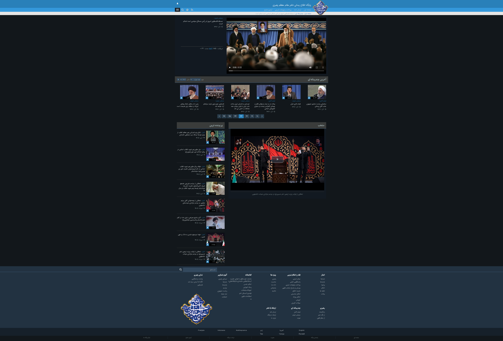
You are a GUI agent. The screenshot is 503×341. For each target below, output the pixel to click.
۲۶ (224, 116)
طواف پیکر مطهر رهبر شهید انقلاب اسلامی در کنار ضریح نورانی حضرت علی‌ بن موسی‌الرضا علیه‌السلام (191, 168)
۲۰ (257, 116)
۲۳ (241, 116)
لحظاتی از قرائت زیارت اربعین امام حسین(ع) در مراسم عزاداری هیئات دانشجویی (192, 254)
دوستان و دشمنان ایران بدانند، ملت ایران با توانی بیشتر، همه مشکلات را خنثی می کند (240, 106)
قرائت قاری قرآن (296, 104)
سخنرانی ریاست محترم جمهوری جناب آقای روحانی (316, 105)
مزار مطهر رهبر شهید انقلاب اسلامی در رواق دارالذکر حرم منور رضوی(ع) (191, 150)
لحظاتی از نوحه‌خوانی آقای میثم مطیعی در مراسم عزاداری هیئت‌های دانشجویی (193, 203)
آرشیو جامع (268, 9)
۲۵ (230, 116)
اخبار (203, 132)
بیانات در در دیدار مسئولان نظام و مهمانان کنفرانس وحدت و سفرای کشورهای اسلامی (264, 106)
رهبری (322, 308)
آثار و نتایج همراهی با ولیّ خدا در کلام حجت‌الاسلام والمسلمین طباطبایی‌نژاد (191, 218)
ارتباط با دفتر (271, 308)
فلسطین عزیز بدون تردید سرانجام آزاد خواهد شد (213, 105)
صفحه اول (307, 9)
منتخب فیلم (219, 18)
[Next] (219, 116)
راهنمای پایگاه (314, 338)
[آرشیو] (239, 299)
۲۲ (247, 116)
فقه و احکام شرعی (293, 275)
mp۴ (211, 48)
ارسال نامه (297, 9)
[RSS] (192, 10)
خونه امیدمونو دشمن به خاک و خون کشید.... (191, 235)
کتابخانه (248, 275)
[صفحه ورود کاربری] (177, 3)
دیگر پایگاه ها (146, 338)
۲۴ (235, 116)
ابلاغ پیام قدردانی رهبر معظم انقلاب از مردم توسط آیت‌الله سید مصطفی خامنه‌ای (191, 133)
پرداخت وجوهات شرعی (283, 9)
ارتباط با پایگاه (230, 338)
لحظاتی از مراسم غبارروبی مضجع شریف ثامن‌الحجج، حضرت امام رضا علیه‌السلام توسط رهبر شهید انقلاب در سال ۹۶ (192, 187)
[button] (177, 10)
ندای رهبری (198, 275)
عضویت (272, 338)
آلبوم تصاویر (222, 275)
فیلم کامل (323, 101)
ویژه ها (273, 275)
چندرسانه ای (299, 13)
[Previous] (262, 116)
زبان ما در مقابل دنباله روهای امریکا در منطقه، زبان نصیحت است (187, 105)
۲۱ (252, 116)
